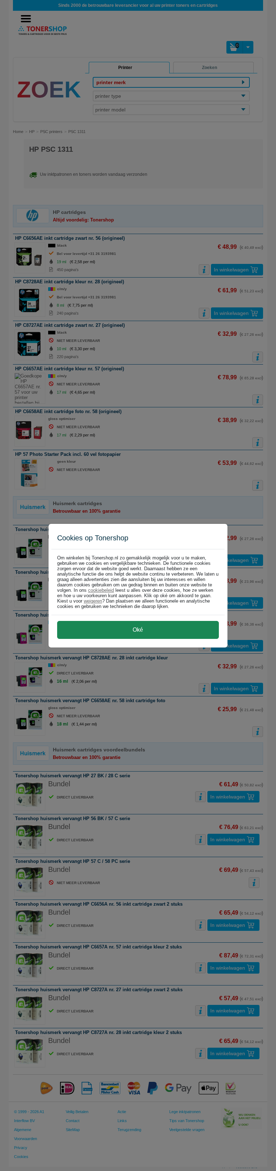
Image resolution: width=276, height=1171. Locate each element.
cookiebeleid (101, 590)
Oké (138, 630)
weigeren (93, 601)
